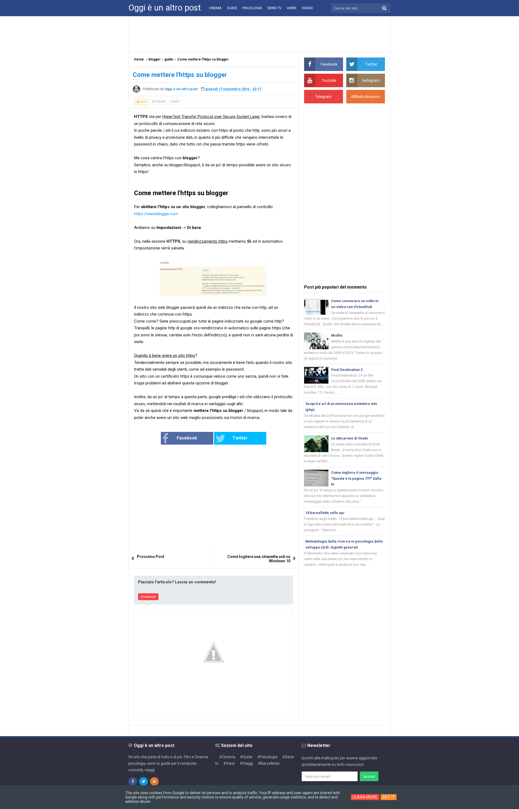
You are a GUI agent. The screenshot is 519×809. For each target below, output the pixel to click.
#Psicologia (267, 757)
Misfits (336, 335)
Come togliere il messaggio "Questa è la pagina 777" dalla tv (356, 478)
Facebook (187, 438)
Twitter (240, 438)
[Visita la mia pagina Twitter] (143, 781)
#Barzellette (269, 763)
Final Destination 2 (346, 370)
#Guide (246, 757)
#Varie (229, 763)
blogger (158, 101)
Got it (388, 797)
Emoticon (148, 597)
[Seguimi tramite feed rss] (154, 781)
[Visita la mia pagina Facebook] (132, 781)
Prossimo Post (150, 556)
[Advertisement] (259, 34)
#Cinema (227, 757)
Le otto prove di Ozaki (349, 438)
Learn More (365, 797)
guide (175, 101)
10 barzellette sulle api (324, 513)
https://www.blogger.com (156, 213)
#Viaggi (246, 763)
